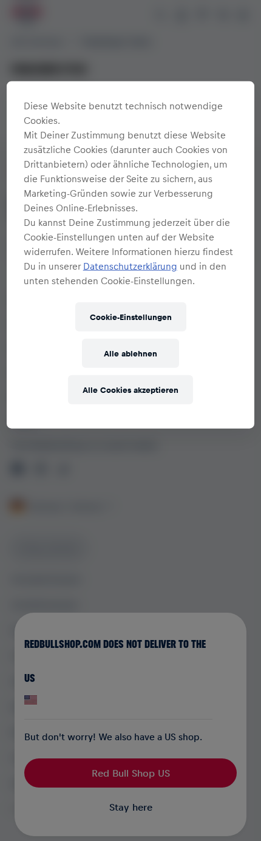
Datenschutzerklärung (130, 265)
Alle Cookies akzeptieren (130, 389)
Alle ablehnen (130, 353)
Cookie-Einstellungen (131, 317)
